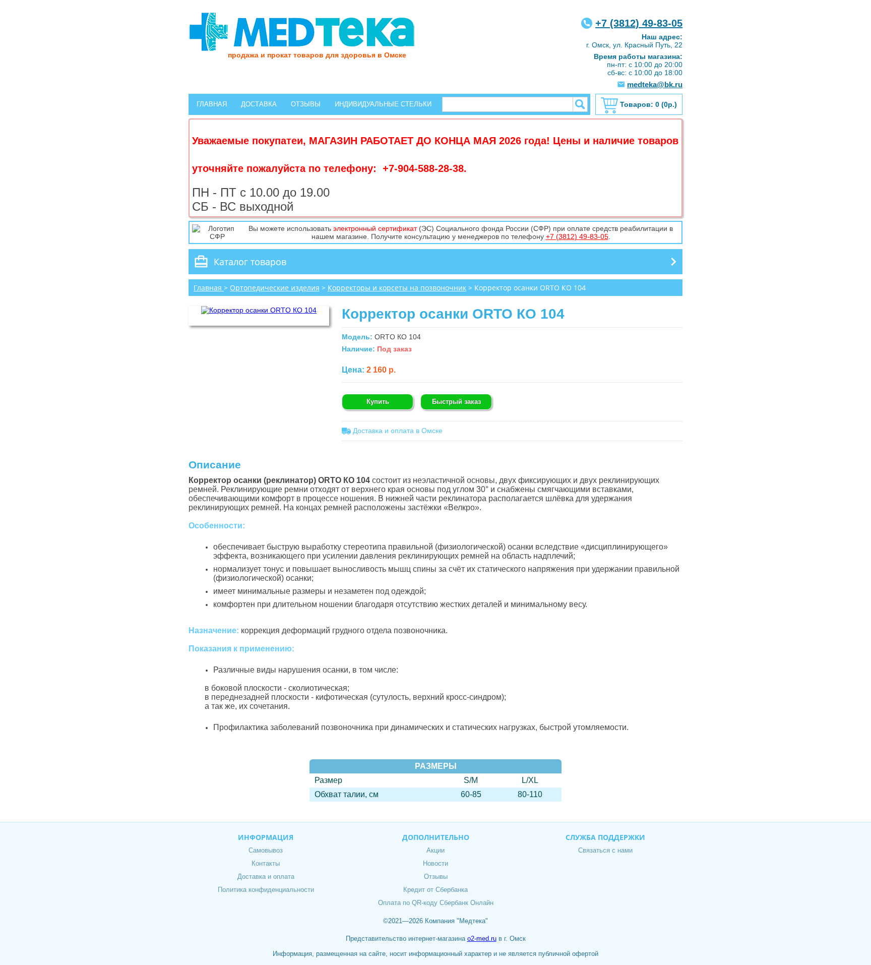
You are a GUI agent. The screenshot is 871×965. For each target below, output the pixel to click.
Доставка (259, 104)
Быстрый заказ (456, 401)
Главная (212, 104)
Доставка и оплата (265, 876)
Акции (435, 850)
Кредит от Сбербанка (435, 889)
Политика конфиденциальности (266, 889)
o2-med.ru (481, 938)
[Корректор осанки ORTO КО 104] (259, 310)
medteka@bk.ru (654, 84)
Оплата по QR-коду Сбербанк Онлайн (435, 903)
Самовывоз (265, 850)
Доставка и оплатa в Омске (397, 431)
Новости (435, 863)
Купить (377, 401)
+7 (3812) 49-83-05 (638, 23)
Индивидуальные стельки (383, 104)
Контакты (266, 863)
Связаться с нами (605, 850)
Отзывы (306, 104)
